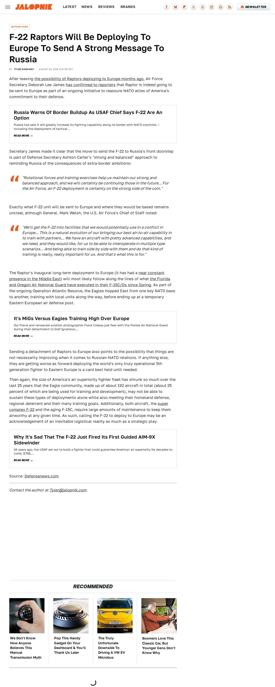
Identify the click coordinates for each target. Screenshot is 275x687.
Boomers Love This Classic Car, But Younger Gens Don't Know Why (158, 645)
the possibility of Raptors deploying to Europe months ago (89, 78)
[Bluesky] (175, 7)
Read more (21, 136)
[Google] (220, 7)
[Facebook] (166, 7)
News (86, 7)
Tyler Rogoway (24, 69)
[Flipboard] (184, 7)
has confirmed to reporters (91, 84)
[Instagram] (211, 7)
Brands (128, 7)
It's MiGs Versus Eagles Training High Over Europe (71, 318)
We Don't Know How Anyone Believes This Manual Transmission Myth (25, 648)
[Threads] (202, 7)
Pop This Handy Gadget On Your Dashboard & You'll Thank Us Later (70, 645)
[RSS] (229, 7)
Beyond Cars (19, 26)
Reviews (106, 7)
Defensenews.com (41, 476)
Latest (69, 7)
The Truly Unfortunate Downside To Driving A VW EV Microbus (111, 648)
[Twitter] (193, 7)
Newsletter (255, 7)
